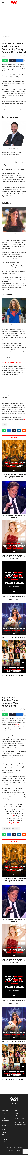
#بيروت (11, 816)
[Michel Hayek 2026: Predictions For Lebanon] (14, 497)
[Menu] (3, 2)
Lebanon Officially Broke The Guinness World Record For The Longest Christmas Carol (14, 476)
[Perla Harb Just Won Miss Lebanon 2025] (14, 619)
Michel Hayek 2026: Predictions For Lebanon (14, 516)
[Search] (25, 2)
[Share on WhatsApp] (5, 60)
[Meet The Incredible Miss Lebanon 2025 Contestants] (14, 656)
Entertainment (15, 828)
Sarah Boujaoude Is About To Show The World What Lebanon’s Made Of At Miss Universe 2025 (14, 556)
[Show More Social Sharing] (24, 60)
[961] (14, 2)
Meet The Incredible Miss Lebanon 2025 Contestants (14, 676)
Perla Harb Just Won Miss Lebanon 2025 (14, 637)
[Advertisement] (14, 20)
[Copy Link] (12, 60)
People (4, 424)
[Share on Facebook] (19, 60)
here (9, 106)
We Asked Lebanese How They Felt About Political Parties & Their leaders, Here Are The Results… (14, 598)
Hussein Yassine (6, 55)
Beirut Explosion (6, 828)
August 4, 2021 (14, 823)
